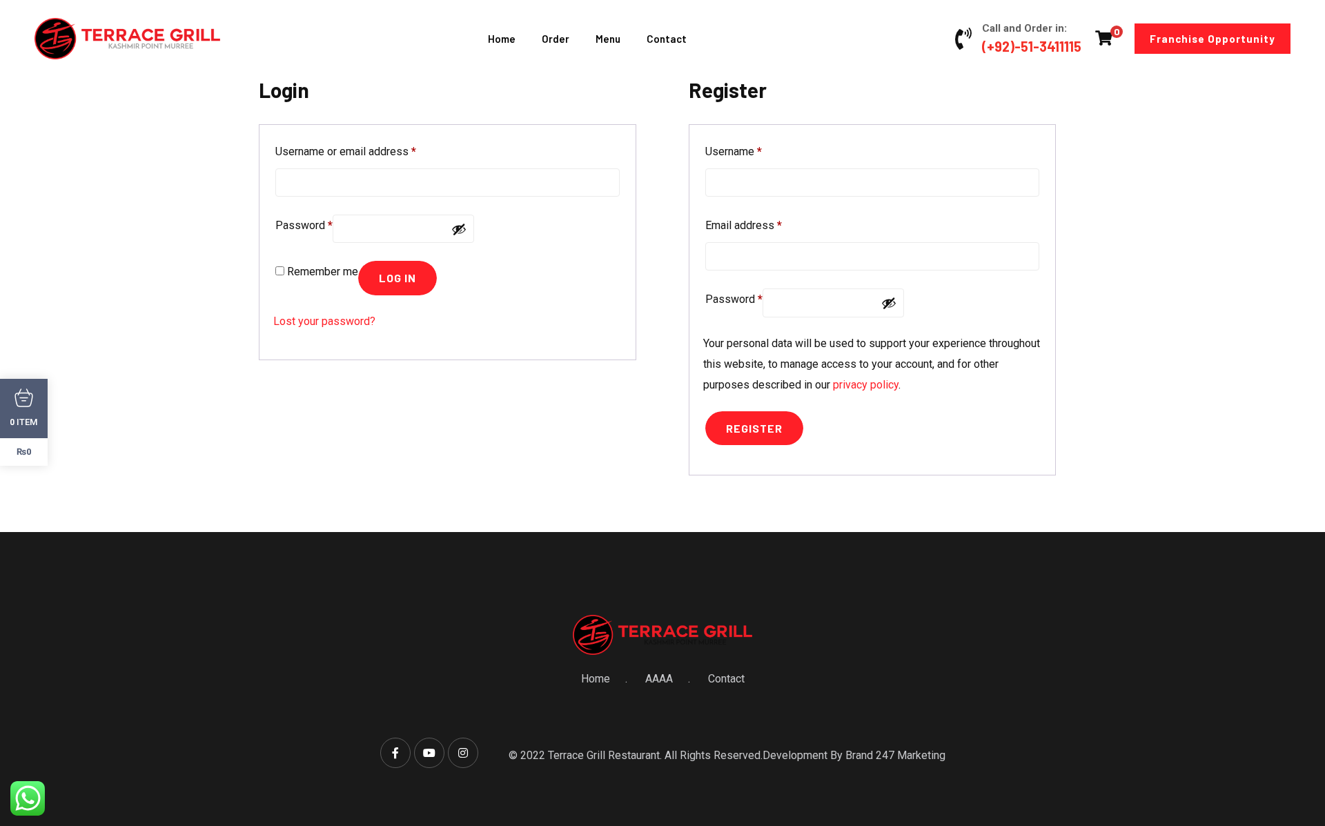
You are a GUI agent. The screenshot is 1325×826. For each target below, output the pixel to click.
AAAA (659, 678)
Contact (667, 38)
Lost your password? (324, 321)
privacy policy (866, 384)
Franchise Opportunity (1212, 38)
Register (754, 428)
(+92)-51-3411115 (1031, 46)
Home (502, 38)
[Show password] (459, 229)
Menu (608, 38)
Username (733, 151)
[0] (1103, 38)
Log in (397, 277)
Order (555, 38)
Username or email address (345, 151)
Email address (743, 225)
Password (304, 225)
